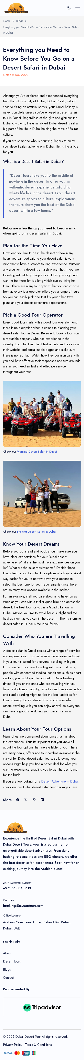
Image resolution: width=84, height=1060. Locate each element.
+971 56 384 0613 (17, 888)
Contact (8, 977)
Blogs (19, 21)
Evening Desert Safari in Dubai (36, 531)
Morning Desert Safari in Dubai (37, 451)
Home (6, 21)
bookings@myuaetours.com (23, 905)
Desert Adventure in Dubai (59, 781)
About (7, 953)
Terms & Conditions (38, 1044)
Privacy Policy (12, 1044)
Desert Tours (12, 961)
